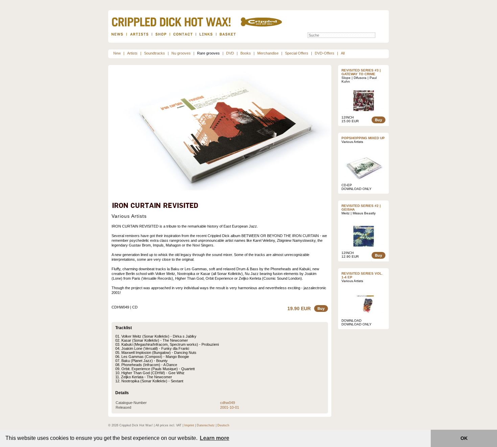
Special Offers (296, 53)
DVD (230, 53)
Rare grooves (208, 53)
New (117, 53)
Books (245, 53)
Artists (132, 53)
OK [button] (464, 438)
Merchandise (268, 53)
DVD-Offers (324, 53)
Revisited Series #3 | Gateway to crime (361, 72)
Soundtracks (154, 53)
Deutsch (223, 425)
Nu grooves (181, 53)
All (343, 53)
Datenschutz (206, 425)
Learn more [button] (214, 438)
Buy (321, 308)
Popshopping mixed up (363, 138)
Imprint (189, 425)
